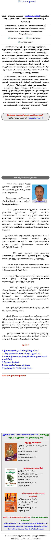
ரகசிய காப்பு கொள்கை (30, 539)
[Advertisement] (25, 147)
